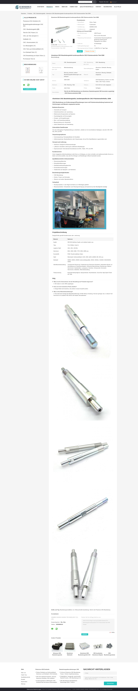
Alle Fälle (117, 6)
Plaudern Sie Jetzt (103, 1)
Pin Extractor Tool (28, 59)
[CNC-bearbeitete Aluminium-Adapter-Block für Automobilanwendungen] (97, 646)
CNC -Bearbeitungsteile (39, 13)
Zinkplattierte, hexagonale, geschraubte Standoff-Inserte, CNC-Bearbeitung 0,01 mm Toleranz (70, 677)
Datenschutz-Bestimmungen (34, 689)
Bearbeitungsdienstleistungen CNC (33, 24)
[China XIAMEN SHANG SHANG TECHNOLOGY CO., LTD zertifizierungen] (27, 70)
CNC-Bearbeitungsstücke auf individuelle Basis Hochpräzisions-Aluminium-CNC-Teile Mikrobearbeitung (109, 654)
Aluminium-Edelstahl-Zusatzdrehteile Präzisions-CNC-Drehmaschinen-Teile (69, 654)
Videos (57, 6)
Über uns (64, 6)
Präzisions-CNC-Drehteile (30, 21)
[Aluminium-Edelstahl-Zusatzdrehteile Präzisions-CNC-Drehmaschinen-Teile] (69, 646)
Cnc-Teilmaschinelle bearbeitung (81, 609)
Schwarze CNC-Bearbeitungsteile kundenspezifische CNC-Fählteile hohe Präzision (57, 654)
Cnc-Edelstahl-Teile (28, 52)
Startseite (40, 6)
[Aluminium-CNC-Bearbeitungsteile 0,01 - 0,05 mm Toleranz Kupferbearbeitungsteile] (84, 646)
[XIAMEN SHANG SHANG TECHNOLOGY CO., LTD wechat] (29, 84)
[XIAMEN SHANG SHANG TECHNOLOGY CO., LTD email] (25, 84)
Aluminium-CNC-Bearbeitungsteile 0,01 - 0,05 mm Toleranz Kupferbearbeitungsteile (84, 654)
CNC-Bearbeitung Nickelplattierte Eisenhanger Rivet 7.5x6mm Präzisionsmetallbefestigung (68, 681)
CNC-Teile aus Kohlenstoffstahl (32, 49)
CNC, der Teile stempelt (30, 36)
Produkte (49, 6)
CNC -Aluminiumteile (29, 42)
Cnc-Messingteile (28, 45)
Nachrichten (108, 6)
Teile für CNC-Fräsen (29, 32)
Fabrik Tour (73, 6)
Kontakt (98, 6)
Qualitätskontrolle (86, 6)
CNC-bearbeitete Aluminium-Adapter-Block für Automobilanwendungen (98, 654)
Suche (94, 1)
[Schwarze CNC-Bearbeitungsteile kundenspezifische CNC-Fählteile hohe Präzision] (57, 646)
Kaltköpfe (25, 39)
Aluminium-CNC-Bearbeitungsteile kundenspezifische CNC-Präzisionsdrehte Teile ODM (62, 46)
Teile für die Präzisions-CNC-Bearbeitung (100, 609)
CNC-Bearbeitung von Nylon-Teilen (33, 55)
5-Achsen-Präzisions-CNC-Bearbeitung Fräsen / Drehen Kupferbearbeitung (70, 673)
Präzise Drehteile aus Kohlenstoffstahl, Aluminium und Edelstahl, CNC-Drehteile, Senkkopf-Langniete (46, 673)
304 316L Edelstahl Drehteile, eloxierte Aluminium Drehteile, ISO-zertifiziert (46, 677)
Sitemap (23, 684)
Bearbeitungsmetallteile (66, 609)
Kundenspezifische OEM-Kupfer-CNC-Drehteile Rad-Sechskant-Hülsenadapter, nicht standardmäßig (46, 681)
